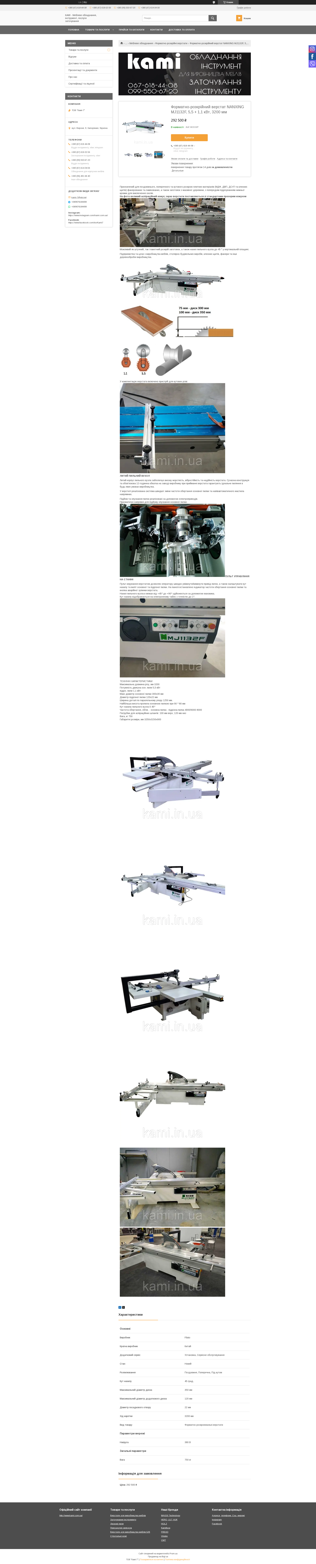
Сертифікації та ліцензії (81, 83)
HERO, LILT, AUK (169, 1519)
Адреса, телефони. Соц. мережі (228, 1515)
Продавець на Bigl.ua (158, 1556)
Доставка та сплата (79, 63)
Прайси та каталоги (131, 29)
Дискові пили (117, 1523)
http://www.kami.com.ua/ (71, 1515)
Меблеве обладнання (141, 43)
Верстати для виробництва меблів (128, 1515)
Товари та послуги (97, 29)
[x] (123, 1308)
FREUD (164, 1532)
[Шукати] (213, 18)
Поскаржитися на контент (151, 1559)
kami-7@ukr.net (78, 197)
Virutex (164, 1536)
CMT (163, 1540)
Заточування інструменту (123, 1519)
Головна (73, 29)
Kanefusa (165, 1528)
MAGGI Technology (170, 1515)
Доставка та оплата (182, 29)
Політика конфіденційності (177, 1559)
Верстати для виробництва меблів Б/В (130, 1532)
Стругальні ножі (118, 1536)
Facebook (217, 1523)
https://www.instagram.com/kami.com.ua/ (88, 215)
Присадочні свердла (121, 1528)
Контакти (156, 29)
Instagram (217, 1519)
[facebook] (119, 1308)
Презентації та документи (82, 70)
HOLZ (164, 1523)
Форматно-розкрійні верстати (171, 43)
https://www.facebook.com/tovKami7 (85, 222)
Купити (189, 137)
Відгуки (72, 56)
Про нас (72, 77)
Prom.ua (173, 1553)
